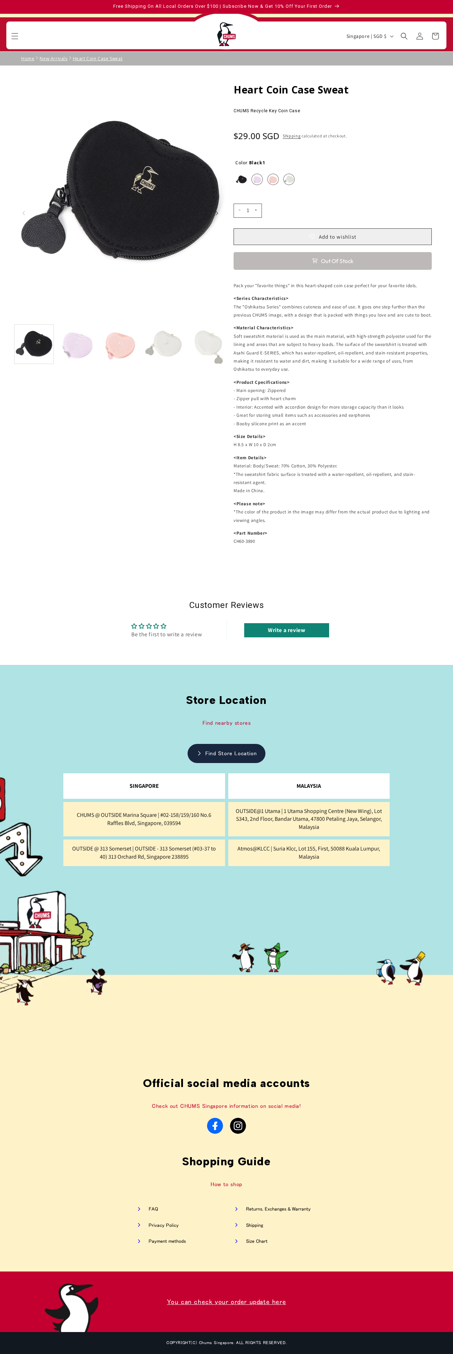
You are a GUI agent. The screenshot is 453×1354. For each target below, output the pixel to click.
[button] (15, 36)
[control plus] (257, 211)
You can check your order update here (226, 1301)
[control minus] (238, 211)
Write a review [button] (286, 630)
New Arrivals (53, 59)
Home (27, 59)
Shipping (292, 135)
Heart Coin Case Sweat (98, 59)
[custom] (215, 1126)
